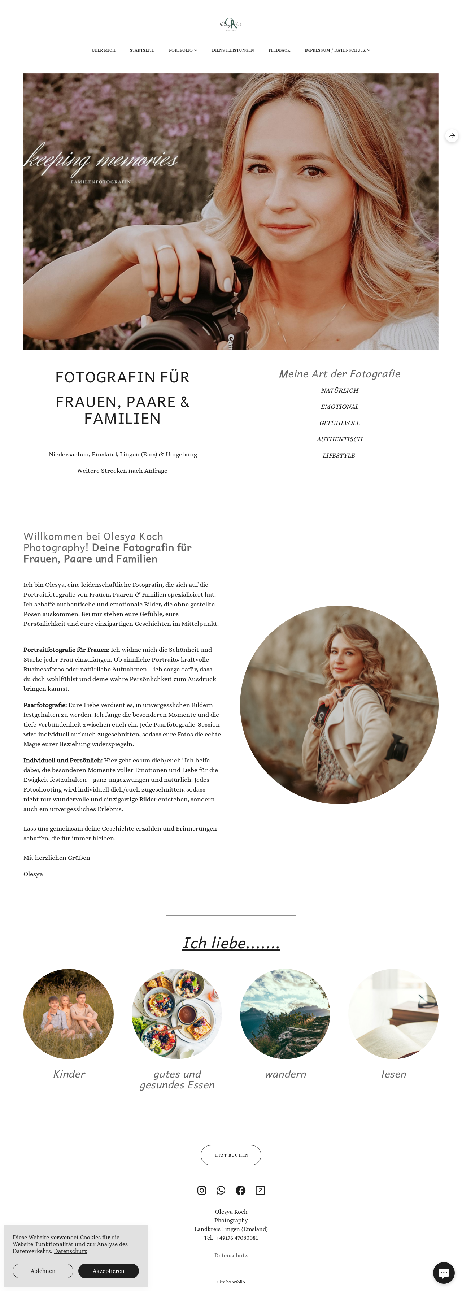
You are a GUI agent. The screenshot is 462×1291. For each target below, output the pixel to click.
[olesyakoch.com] (231, 24)
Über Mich (104, 50)
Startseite (142, 50)
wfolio (238, 1281)
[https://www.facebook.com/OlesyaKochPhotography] (241, 1191)
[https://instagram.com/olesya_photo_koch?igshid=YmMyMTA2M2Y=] (201, 1191)
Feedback (279, 50)
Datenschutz (231, 1255)
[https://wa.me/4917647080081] (221, 1191)
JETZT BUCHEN (231, 1155)
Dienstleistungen (233, 50)
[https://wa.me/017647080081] (260, 1191)
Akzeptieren (109, 1271)
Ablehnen (43, 1271)
